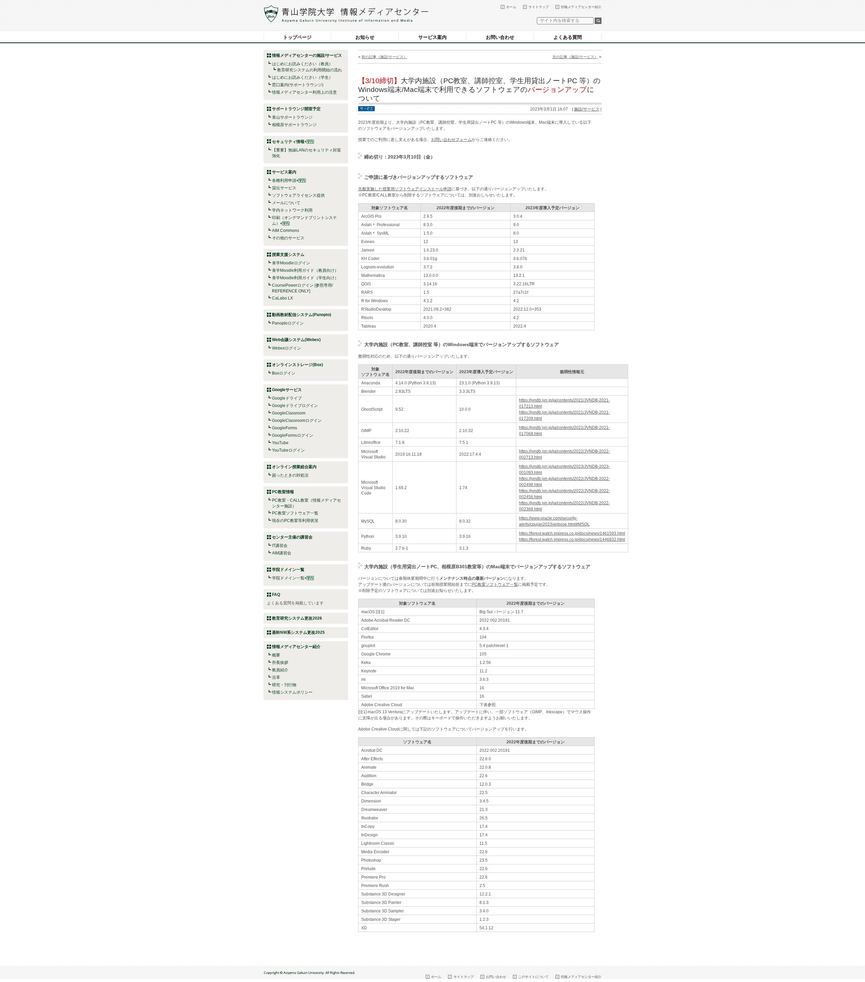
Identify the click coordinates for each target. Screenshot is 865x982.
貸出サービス (284, 188)
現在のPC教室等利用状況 (295, 520)
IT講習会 (280, 545)
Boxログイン (283, 373)
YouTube (280, 442)
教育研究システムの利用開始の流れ (309, 70)
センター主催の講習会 (292, 537)
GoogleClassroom (288, 413)
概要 (276, 655)
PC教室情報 (283, 491)
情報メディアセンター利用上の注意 (304, 92)
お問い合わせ (500, 37)
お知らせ (364, 37)
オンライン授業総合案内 (294, 466)
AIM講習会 (281, 553)
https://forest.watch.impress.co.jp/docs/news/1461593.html (572, 533)
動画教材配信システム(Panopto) (301, 314)
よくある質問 (567, 37)
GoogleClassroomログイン (297, 420)
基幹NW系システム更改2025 (298, 632)
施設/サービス (586, 109)
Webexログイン (286, 348)
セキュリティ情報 (288, 141)
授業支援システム (288, 254)
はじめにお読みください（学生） (302, 77)
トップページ (297, 37)
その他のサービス (288, 238)
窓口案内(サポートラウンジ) (297, 84)
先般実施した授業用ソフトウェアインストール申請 (404, 189)
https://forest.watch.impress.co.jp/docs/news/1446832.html (572, 539)
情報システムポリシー (292, 692)
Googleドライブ (287, 398)
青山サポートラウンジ (292, 117)
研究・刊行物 (284, 684)
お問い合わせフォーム (451, 139)
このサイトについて (533, 977)
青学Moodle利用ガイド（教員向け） (305, 270)
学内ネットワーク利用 (292, 210)
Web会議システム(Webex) (296, 339)
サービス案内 (432, 37)
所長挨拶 (280, 662)
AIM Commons (285, 230)
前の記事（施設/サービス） (384, 57)
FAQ (276, 594)
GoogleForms (284, 428)
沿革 (276, 677)
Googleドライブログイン (295, 405)
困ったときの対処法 (290, 475)
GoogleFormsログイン (292, 435)
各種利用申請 (284, 180)
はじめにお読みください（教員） (302, 64)
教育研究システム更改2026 (297, 618)
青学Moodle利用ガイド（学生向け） (305, 278)
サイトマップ (538, 7)
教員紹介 (280, 670)
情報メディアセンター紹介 (581, 7)
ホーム (511, 7)
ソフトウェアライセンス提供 (298, 195)
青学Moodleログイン (291, 263)
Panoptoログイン (288, 323)
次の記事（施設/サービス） (575, 57)
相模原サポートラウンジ (294, 124)
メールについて (286, 202)
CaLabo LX (282, 298)
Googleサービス (287, 389)
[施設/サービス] (366, 108)
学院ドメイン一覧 (288, 578)
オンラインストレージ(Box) (297, 364)
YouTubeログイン (288, 450)
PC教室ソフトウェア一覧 (295, 513)
